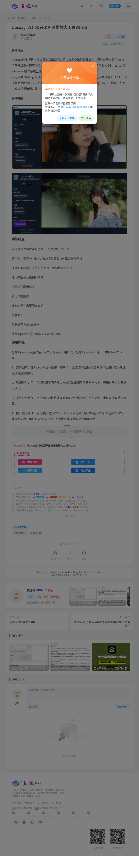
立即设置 (86, 118)
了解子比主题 (66, 118)
